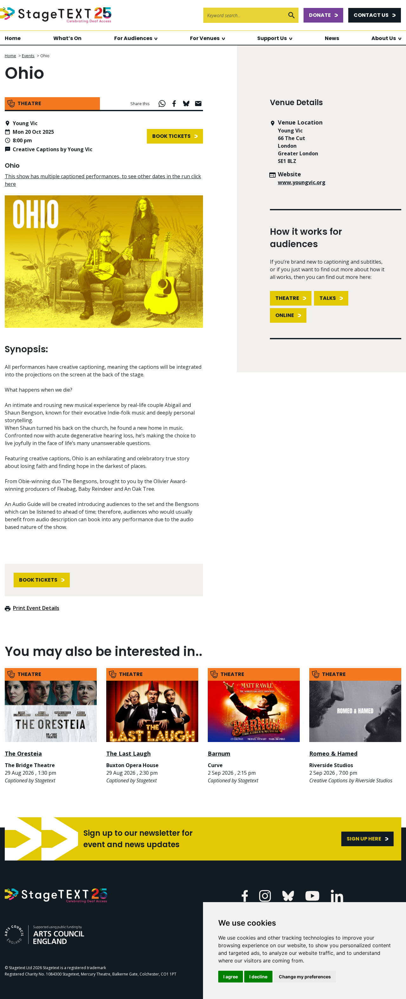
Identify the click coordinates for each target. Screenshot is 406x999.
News (332, 38)
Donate (320, 15)
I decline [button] (258, 976)
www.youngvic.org (301, 182)
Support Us (272, 38)
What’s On (67, 38)
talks (327, 298)
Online (284, 315)
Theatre (287, 298)
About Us (383, 38)
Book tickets (171, 136)
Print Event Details (36, 607)
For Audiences (133, 38)
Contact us (371, 15)
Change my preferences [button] (305, 976)
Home (13, 38)
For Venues (204, 38)
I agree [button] (230, 976)
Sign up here (364, 838)
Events (28, 55)
